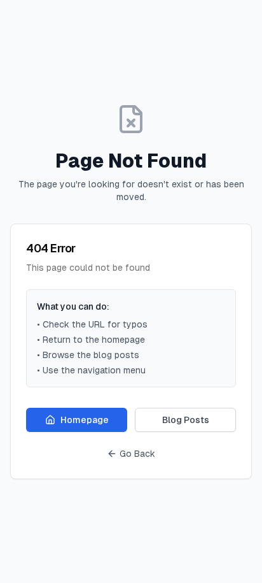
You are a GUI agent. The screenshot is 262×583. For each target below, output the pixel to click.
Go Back (137, 454)
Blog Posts (185, 420)
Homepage (84, 420)
